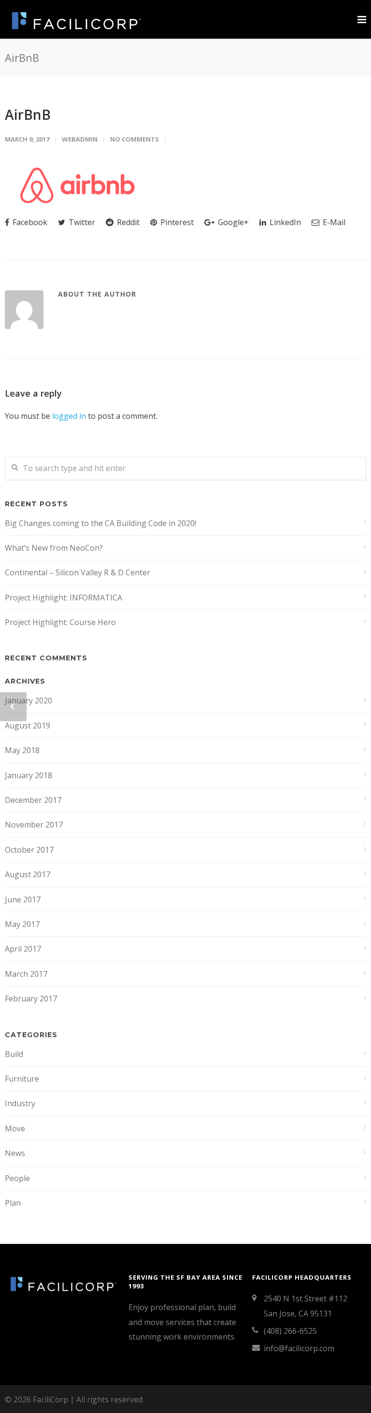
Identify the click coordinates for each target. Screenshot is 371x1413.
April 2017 (23, 948)
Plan (13, 1203)
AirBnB (28, 114)
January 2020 (28, 700)
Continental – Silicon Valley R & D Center (77, 572)
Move (15, 1128)
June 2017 (23, 899)
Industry (20, 1103)
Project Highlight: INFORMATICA (63, 597)
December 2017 (33, 800)
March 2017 (26, 974)
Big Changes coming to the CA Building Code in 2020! (100, 523)
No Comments (134, 139)
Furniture (22, 1078)
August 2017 (27, 874)
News (15, 1153)
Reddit (127, 222)
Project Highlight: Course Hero (60, 622)
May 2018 (22, 750)
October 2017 (29, 849)
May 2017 (22, 924)
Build (14, 1054)
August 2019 (27, 725)
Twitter (81, 222)
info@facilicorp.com (299, 1348)
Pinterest (176, 222)
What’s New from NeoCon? (54, 547)
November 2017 (34, 824)
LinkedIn (284, 222)
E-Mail (333, 222)
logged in (69, 416)
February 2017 (31, 998)
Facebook (29, 222)
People (17, 1178)
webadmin (80, 139)
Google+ (232, 222)
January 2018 (28, 775)
